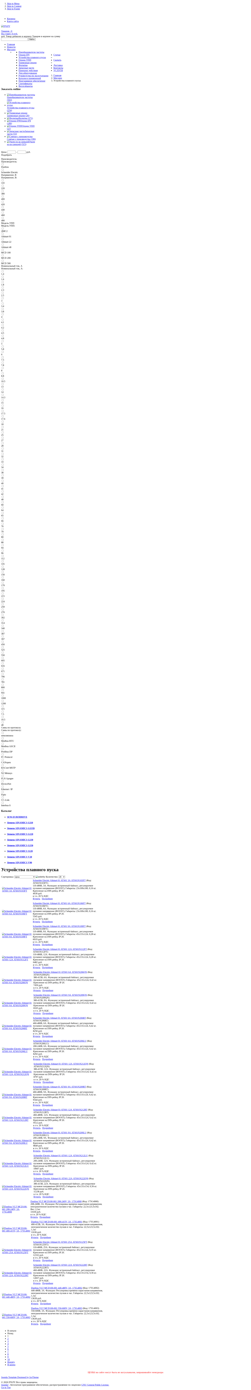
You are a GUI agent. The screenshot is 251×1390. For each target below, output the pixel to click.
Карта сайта (13, 21)
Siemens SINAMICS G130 (20, 840)
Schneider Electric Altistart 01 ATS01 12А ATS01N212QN (61, 1064)
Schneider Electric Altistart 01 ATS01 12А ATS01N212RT (60, 1109)
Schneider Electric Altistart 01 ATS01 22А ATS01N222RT (60, 1265)
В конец (11, 1364)
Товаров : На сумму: (9, 32)
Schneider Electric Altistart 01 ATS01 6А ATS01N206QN (60, 972)
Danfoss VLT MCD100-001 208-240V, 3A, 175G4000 (56, 1201)
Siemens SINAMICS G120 (20, 834)
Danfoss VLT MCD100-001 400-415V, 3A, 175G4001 (56, 1221)
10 (8, 1359)
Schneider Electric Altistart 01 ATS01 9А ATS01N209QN (60, 995)
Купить (36, 898)
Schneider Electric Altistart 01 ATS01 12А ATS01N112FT (60, 949)
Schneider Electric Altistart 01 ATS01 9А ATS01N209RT (59, 1087)
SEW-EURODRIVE (17, 817)
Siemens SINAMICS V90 (19, 862)
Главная (57, 75)
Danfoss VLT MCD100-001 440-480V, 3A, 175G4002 (56, 1288)
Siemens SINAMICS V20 (19, 857)
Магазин (57, 78)
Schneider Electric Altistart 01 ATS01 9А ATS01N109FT (59, 926)
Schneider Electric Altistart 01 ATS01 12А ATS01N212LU (60, 1155)
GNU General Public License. (95, 1385)
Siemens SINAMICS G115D (21, 828)
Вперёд (11, 1362)
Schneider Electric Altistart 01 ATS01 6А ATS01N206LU (59, 1041)
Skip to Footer (13, 9)
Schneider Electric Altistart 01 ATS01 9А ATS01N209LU (59, 1132)
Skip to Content (14, 6)
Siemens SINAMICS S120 (20, 851)
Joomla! (4, 1385)
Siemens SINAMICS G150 (20, 845)
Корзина (11, 18)
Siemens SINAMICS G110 (20, 822)
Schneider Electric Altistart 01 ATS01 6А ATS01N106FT (59, 903)
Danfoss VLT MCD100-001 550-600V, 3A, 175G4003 (56, 1308)
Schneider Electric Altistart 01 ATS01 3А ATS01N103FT (59, 880)
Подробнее (47, 898)
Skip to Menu (13, 3)
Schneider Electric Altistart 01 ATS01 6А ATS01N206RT (59, 1018)
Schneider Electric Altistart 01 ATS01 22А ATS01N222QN (61, 1178)
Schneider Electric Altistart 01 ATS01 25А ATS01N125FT (60, 1242)
